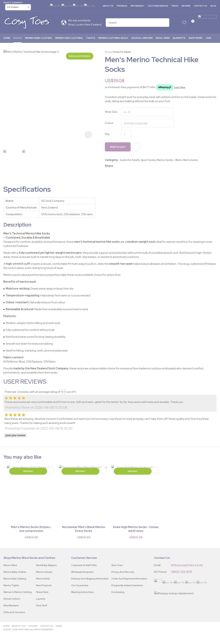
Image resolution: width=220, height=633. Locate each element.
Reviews (186, 6)
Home (6, 37)
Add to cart (117, 147)
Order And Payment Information (129, 578)
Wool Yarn (162, 37)
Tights (90, 37)
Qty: (107, 134)
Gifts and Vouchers (14, 612)
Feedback (122, 6)
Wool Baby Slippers (46, 565)
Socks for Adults (122, 51)
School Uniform (141, 37)
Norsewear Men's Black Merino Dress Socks (83, 529)
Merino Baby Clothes (38, 37)
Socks (17, 37)
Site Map (33, 626)
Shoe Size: (111, 112)
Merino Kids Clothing (69, 37)
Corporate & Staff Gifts (84, 565)
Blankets (179, 37)
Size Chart (117, 565)
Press (175, 6)
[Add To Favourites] (136, 147)
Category (111, 160)
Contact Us (200, 6)
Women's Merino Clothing (17, 592)
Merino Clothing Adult (113, 37)
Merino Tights (11, 585)
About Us (108, 6)
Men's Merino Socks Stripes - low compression (31, 529)
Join (208, 37)
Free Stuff (41, 605)
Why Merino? (137, 6)
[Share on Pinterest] (130, 166)
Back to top (19, 626)
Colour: (109, 123)
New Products (44, 585)
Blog (213, 6)
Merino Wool (10, 565)
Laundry (40, 598)
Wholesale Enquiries (82, 571)
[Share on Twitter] (120, 166)
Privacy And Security (122, 571)
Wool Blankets (11, 605)
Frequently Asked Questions (127, 585)
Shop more (195, 37)
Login (177, 22)
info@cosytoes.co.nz (187, 565)
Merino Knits (43, 578)
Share (109, 166)
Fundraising (117, 592)
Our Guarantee (79, 585)
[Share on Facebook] (115, 166)
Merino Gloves (44, 571)
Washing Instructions (82, 592)
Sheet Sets (42, 592)
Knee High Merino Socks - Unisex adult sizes (135, 529)
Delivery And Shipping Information (90, 578)
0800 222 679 (181, 572)
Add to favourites (50, 470)
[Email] (125, 166)
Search (165, 22)
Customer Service (158, 6)
